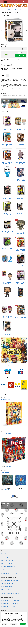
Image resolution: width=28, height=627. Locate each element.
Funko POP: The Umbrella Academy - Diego (7, 299)
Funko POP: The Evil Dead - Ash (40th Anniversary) (7, 198)
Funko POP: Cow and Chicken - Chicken (20, 198)
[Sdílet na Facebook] (13, 496)
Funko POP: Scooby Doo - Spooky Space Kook (7, 179)
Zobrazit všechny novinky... (14, 492)
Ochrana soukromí (7, 570)
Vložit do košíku (20, 55)
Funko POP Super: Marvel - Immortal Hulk (7, 249)
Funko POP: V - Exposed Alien (7, 145)
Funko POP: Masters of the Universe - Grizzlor (7, 163)
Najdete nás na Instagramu (10, 603)
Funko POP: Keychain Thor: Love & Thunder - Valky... (21, 300)
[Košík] (23, 1)
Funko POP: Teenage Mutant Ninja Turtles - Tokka (7, 215)
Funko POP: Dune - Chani (20, 317)
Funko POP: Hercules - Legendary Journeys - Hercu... (20, 145)
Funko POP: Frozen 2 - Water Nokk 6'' (7, 266)
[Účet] (16, 1)
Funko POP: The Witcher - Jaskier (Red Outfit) (7, 334)
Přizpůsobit (13, 624)
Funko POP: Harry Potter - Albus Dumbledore (7, 317)
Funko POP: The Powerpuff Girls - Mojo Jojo (20, 283)
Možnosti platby (6, 563)
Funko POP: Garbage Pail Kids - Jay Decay (20, 232)
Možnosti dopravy (7, 560)
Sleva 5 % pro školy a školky (10, 593)
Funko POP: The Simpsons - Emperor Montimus (20, 250)
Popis (3, 75)
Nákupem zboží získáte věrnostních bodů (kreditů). (13, 69)
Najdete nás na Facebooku (10, 600)
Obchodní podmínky (8, 566)
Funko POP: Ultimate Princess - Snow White (7, 128)
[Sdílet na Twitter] (15, 496)
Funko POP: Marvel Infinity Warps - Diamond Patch (20, 128)
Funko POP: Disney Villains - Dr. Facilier (20, 266)
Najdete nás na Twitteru (9, 606)
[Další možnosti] (26, 1)
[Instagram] (14, 524)
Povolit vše (23, 624)
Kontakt (3, 554)
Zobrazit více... (20, 428)
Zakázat (4, 624)
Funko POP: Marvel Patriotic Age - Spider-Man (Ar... (20, 180)
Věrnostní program (7, 583)
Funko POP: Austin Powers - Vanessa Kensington (7, 283)
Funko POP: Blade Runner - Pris (7, 232)
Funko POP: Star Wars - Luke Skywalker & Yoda (21, 214)
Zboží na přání (6, 590)
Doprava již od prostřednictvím (14, 64)
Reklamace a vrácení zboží (10, 573)
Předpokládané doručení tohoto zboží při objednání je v (15, 60)
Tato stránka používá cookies (10, 613)
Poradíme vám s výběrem (9, 580)
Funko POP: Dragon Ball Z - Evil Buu (20, 163)
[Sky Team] (14, 104)
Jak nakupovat (6, 557)
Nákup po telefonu (7, 586)
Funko (26, 46)
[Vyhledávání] (20, 1)
